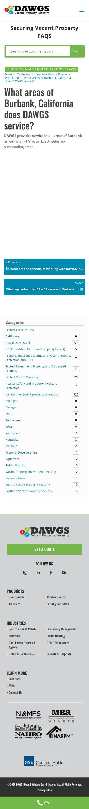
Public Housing (56, 635)
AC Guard (14, 604)
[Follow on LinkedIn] (38, 572)
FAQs (11, 685)
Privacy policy (44, 790)
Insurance (15, 635)
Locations (14, 678)
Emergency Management (62, 629)
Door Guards (16, 597)
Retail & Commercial (22, 654)
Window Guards (56, 597)
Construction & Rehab (22, 629)
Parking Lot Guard (58, 604)
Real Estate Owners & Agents (22, 644)
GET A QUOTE (44, 549)
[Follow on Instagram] (25, 572)
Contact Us (15, 692)
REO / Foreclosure (58, 642)
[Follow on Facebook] (51, 572)
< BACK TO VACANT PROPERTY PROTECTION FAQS (41, 69)
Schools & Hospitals (59, 654)
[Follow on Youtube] (63, 572)
